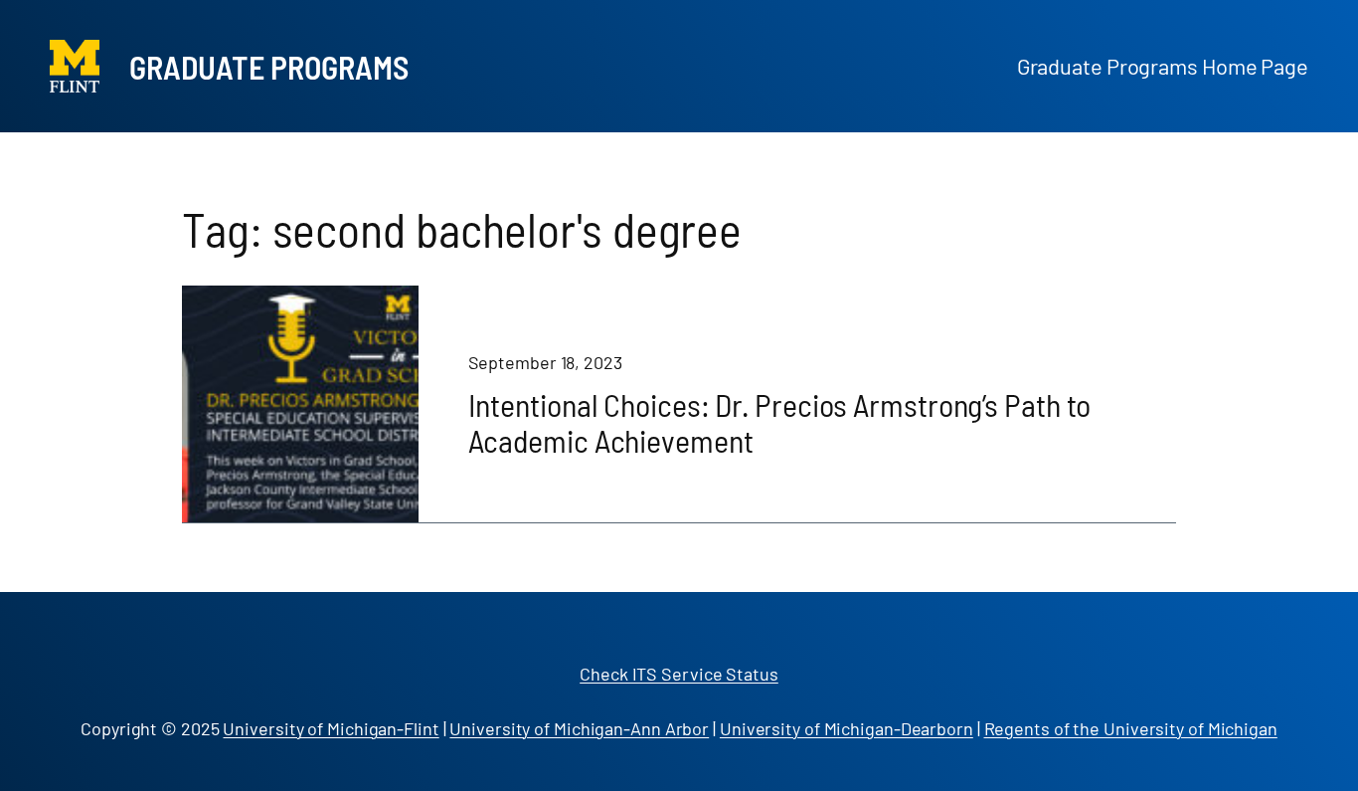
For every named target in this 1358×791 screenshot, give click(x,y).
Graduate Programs (269, 67)
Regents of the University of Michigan (1130, 728)
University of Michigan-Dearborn (846, 728)
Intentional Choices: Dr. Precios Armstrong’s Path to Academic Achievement (780, 422)
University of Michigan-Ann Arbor (579, 728)
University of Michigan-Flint (330, 728)
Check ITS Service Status (679, 674)
